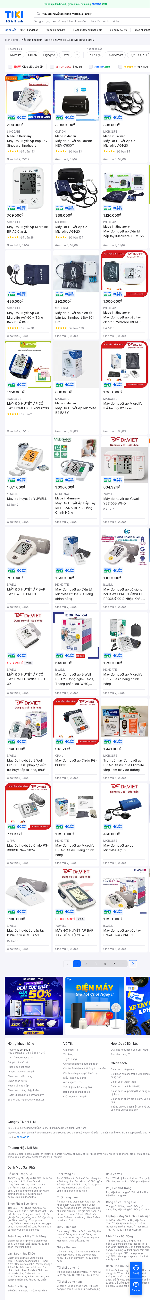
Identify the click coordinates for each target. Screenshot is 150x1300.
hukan (35, 1156)
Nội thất (122, 1246)
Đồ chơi (42, 1178)
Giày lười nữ (86, 1237)
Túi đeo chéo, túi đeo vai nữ (72, 1271)
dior (21, 1153)
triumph (141, 1153)
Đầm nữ (69, 1178)
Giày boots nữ (70, 1237)
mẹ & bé (67, 21)
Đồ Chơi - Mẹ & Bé (20, 1174)
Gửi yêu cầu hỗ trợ (18, 1062)
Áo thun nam (64, 1201)
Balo (108, 1178)
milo (112, 1153)
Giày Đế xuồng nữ (79, 1240)
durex (86, 1153)
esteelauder (32, 1153)
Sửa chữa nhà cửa (122, 1243)
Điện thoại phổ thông (25, 1243)
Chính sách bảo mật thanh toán (80, 1063)
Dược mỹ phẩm (38, 1279)
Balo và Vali (114, 1174)
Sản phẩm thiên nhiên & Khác (27, 1269)
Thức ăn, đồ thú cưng (25, 1226)
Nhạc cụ (132, 1256)
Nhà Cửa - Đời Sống (119, 1236)
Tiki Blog (68, 1054)
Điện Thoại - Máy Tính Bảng (27, 1236)
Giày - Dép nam (67, 1247)
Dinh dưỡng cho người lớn (28, 1190)
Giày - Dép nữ (66, 1227)
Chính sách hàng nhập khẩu (23, 1090)
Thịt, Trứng (25, 1207)
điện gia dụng (41, 21)
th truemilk (47, 1153)
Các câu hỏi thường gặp (21, 1057)
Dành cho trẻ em (24, 1223)
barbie (58, 1153)
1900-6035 (23, 1049)
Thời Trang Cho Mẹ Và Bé (22, 1178)
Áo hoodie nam (72, 1207)
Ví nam (60, 1285)
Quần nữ (80, 1178)
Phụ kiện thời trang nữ (118, 1192)
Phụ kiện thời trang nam (127, 1194)
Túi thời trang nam (69, 1281)
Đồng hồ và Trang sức (121, 1202)
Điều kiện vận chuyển (75, 1096)
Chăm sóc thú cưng (117, 1270)
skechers (122, 1153)
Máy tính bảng (23, 1246)
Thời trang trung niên (75, 1190)
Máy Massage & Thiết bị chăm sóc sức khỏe (30, 1266)
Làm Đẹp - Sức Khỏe (21, 1253)
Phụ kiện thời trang (118, 1188)
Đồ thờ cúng (119, 1256)
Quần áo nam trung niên (77, 1217)
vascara (12, 1153)
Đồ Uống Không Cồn (126, 1282)
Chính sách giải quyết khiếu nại (80, 1073)
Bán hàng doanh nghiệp (76, 1091)
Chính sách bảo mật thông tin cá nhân (84, 1068)
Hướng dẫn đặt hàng (19, 1066)
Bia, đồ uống (20, 1220)
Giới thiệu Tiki (71, 1049)
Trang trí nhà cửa (115, 1240)
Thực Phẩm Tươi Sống (22, 1203)
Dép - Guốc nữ (81, 1231)
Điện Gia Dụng (17, 1286)
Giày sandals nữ (76, 1234)
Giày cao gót (64, 1231)
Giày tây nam (81, 1251)
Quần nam (78, 1201)
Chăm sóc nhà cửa (28, 1229)
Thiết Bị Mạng (125, 1226)
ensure (77, 1153)
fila (50, 1156)
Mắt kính (137, 1192)
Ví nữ (93, 1271)
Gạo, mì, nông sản (26, 1217)
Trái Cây (12, 1207)
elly (106, 1153)
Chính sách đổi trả (18, 1080)
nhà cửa (95, 21)
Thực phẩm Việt (37, 1211)
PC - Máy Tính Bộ (121, 1229)
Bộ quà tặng (122, 1285)
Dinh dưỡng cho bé (25, 1187)
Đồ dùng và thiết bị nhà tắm (129, 1250)
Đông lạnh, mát (31, 1214)
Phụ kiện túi (92, 1274)
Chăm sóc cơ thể (24, 1264)
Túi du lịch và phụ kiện (125, 1178)
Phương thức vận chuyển (21, 1071)
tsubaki (58, 1156)
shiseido (13, 1156)
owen (67, 1153)
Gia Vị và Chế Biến (122, 1276)
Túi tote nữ (78, 1274)
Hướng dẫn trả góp (18, 1085)
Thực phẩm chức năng (26, 1260)
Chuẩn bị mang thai (25, 1196)
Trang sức (111, 1206)
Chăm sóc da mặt (18, 1257)
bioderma (96, 1153)
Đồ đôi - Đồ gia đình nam (82, 1211)
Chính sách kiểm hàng (20, 1076)
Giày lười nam (64, 1251)
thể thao (116, 21)
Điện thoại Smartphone (21, 1240)
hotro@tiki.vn (36, 1094)
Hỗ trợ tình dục (36, 1276)
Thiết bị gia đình (38, 1290)
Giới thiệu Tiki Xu (72, 1082)
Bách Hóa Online (117, 1266)
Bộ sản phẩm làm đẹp (28, 1278)
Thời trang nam (67, 1197)
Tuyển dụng (70, 1059)
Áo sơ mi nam (79, 1204)
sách (106, 21)
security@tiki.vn (35, 1099)
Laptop (137, 1229)
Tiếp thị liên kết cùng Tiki (77, 1087)
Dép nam (74, 1254)
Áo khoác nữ (83, 1181)
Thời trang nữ (66, 1174)
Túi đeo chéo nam (76, 1285)
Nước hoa (20, 1276)
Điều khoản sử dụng (74, 1077)
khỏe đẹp (81, 21)
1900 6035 (23, 1137)
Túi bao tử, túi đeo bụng (86, 1289)
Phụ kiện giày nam (74, 1257)
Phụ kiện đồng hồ (122, 1209)
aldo (132, 1153)
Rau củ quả (20, 1211)
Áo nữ (60, 1178)
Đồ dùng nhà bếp (17, 1290)
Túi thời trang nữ (68, 1267)
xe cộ (56, 21)
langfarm (25, 1156)
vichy (43, 1156)
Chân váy (80, 1184)
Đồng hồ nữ (125, 1206)
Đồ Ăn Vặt (118, 1279)
